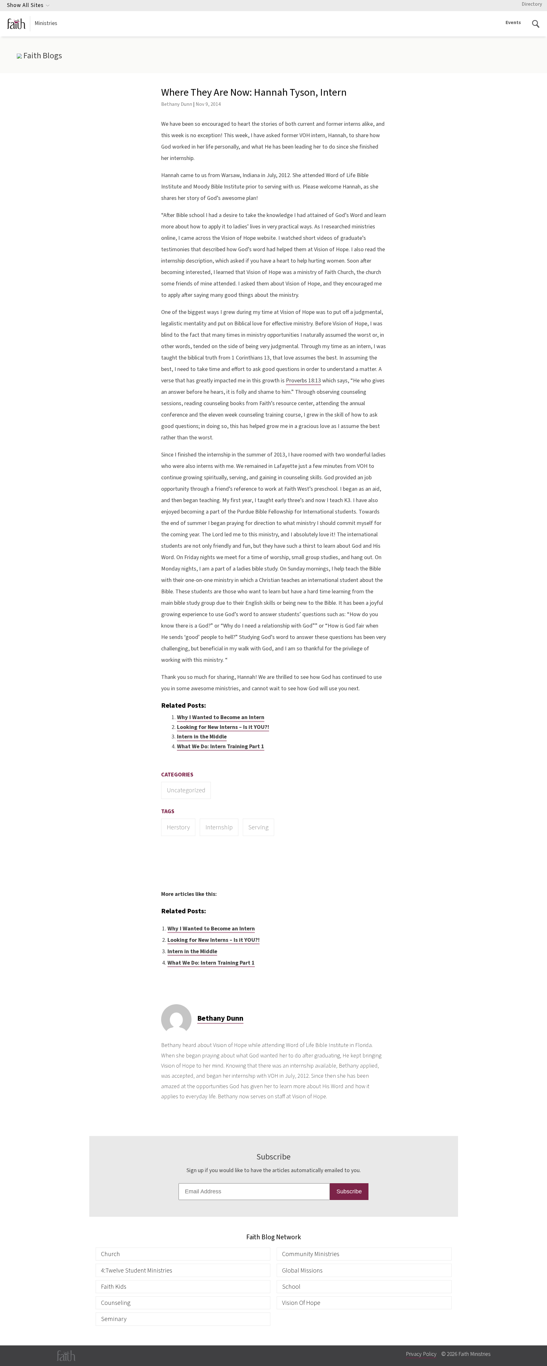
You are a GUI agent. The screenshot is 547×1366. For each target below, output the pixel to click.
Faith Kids (113, 1286)
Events (513, 22)
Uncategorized (186, 790)
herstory (178, 827)
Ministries (46, 23)
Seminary (114, 1319)
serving (258, 827)
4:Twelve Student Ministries (136, 1270)
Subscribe (349, 1191)
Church (110, 1254)
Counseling (115, 1302)
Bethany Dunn (176, 104)
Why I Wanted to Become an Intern (220, 717)
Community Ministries (310, 1254)
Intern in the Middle (202, 737)
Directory (532, 4)
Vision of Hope (301, 1302)
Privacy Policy (421, 1354)
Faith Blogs (42, 56)
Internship (219, 827)
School (291, 1286)
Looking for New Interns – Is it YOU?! (223, 727)
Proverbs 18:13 (303, 381)
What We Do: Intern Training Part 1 (220, 746)
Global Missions (302, 1270)
